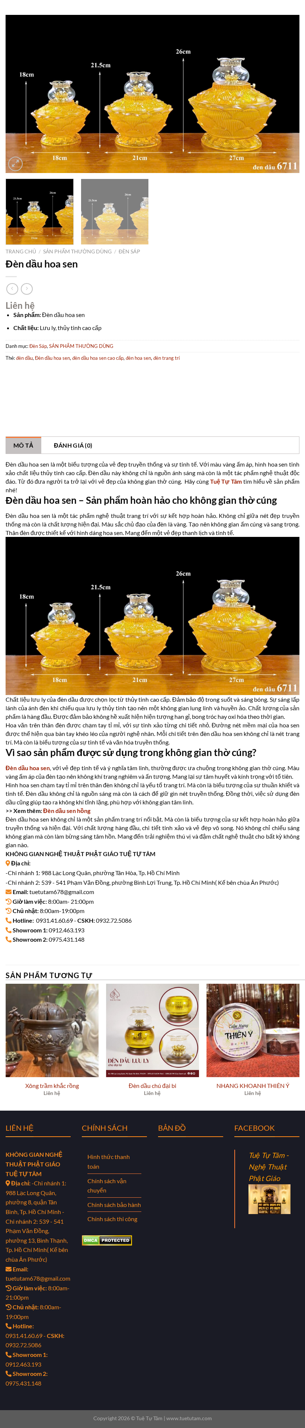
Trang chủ (21, 251)
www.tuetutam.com (189, 1418)
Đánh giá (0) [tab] (73, 445)
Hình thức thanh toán (108, 1161)
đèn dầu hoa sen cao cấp (97, 358)
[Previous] (21, 94)
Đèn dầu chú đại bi (152, 1085)
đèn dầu (24, 358)
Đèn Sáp (129, 251)
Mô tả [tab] (23, 445)
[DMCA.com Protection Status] (107, 1239)
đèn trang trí (166, 358)
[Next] (284, 94)
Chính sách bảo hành (114, 1204)
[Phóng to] (15, 164)
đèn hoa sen (138, 358)
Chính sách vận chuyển (106, 1185)
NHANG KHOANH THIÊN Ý (252, 1085)
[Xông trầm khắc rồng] (52, 1030)
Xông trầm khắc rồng (52, 1085)
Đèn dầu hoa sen (52, 358)
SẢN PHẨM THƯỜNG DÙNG (77, 251)
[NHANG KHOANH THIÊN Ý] (252, 1030)
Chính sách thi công (112, 1218)
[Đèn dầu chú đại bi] (152, 1030)
